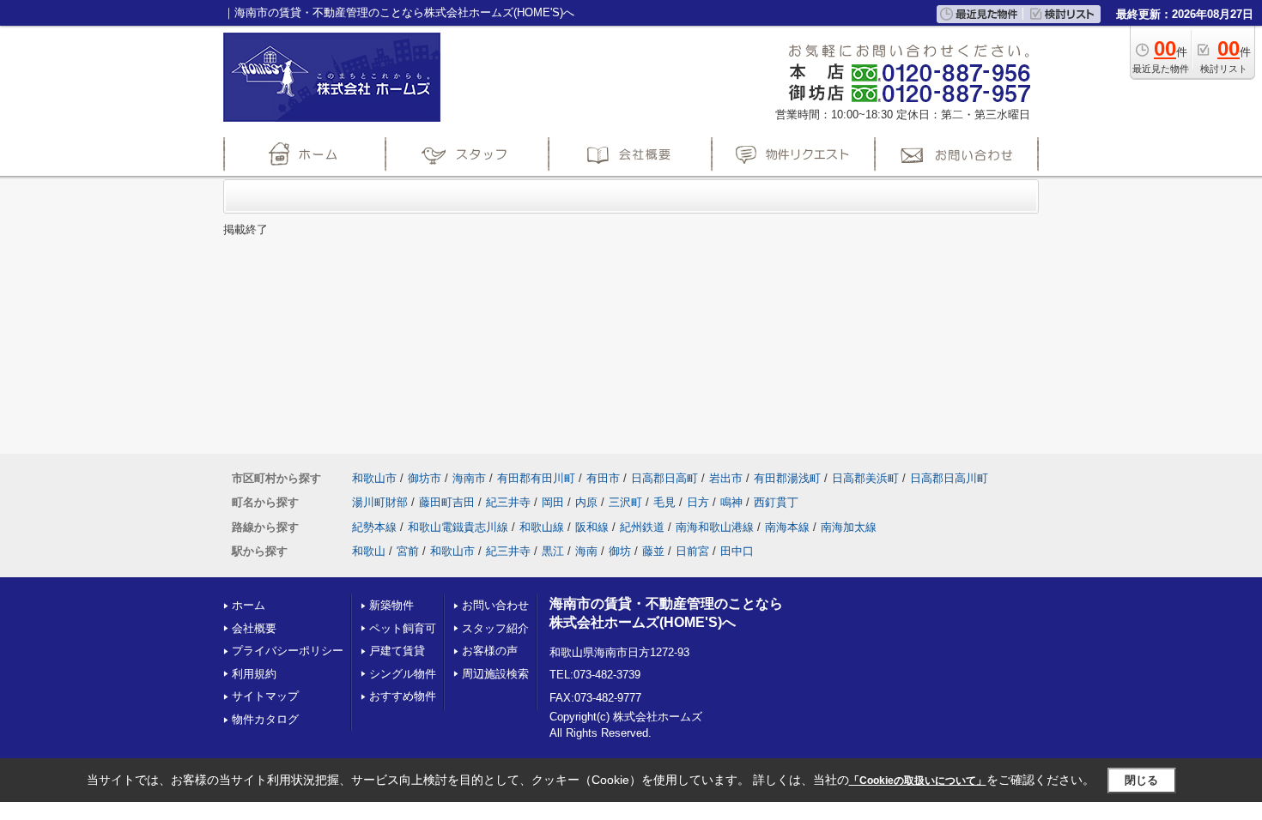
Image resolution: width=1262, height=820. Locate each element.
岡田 (553, 502)
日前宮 (692, 551)
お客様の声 (490, 650)
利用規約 (254, 673)
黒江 (553, 551)
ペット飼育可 (402, 628)
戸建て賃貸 (397, 650)
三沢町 (625, 502)
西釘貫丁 (776, 502)
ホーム (248, 605)
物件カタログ (265, 719)
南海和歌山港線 (715, 527)
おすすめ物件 (402, 696)
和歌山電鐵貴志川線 (458, 527)
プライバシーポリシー (287, 650)
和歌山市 (374, 478)
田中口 (737, 551)
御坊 (620, 551)
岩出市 (726, 478)
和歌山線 (541, 527)
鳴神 (731, 502)
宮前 (408, 551)
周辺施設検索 (495, 673)
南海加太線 (849, 527)
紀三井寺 (508, 502)
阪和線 (592, 527)
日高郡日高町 (664, 478)
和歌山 (368, 551)
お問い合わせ (495, 605)
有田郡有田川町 (536, 478)
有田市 (603, 478)
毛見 (664, 502)
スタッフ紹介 (495, 628)
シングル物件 (402, 673)
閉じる (1141, 780)
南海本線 (787, 527)
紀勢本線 (374, 527)
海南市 (469, 478)
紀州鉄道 (642, 527)
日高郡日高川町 (949, 478)
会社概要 (254, 628)
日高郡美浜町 (865, 478)
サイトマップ (265, 696)
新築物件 (391, 605)
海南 (586, 551)
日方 (698, 502)
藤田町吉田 (447, 502)
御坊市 (424, 478)
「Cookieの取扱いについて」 (917, 781)
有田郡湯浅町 (787, 478)
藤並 (653, 551)
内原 (586, 502)
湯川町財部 (380, 502)
